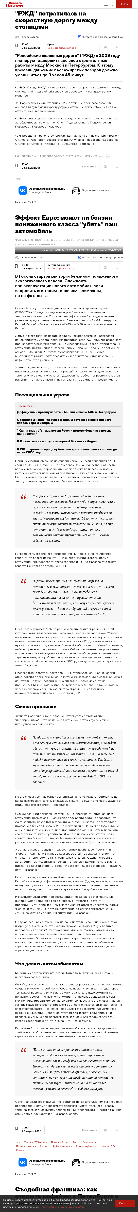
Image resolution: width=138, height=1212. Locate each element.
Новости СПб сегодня (35, 1142)
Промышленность (26, 1146)
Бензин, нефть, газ (86, 1146)
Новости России (59, 1142)
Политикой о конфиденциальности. (62, 1206)
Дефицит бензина (62, 1146)
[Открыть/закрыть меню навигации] (105, 4)
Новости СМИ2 (25, 202)
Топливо (44, 1146)
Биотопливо (89, 1142)
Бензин (20, 1150)
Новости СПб (107, 1146)
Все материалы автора (61, 47)
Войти (124, 4)
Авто (75, 1142)
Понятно (125, 1203)
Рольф (82, 553)
